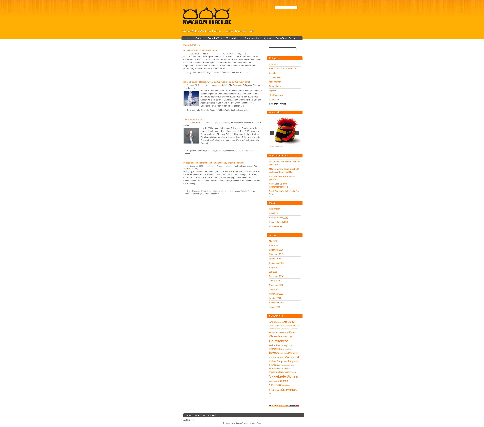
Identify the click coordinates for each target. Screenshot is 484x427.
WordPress (256, 423)
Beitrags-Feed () (278, 218)
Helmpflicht (287, 345)
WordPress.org (275, 226)
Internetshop (284, 349)
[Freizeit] (284, 405)
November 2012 (276, 294)
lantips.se (237, 423)
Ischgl (246, 110)
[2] (273, 149)
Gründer (286, 332)
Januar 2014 (274, 281)
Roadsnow (244, 73)
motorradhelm (276, 357)
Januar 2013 (274, 289)
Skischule (283, 380)
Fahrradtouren (285, 329)
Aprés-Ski (234, 73)
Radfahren (281, 365)
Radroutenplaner (290, 365)
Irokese (237, 191)
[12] (299, 149)
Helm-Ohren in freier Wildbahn (282, 69)
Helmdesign (286, 337)
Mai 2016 (273, 241)
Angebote (274, 322)
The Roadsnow (218, 54)
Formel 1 (273, 332)
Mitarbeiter (201, 151)
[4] (278, 149)
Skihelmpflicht (273, 381)
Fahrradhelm (252, 38)
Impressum (193, 415)
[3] (276, 149)
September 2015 (276, 263)
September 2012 (276, 303)
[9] (291, 149)
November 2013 (276, 285)
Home (188, 38)
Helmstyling (274, 349)
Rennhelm (274, 368)
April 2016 (273, 245)
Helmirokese (227, 191)
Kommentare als (279, 222)
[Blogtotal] (274, 405)
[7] (286, 149)
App (281, 322)
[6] (283, 149)
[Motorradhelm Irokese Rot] (285, 131)
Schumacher (285, 372)
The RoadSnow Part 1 (193, 119)
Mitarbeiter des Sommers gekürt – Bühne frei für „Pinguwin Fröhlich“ (213, 163)
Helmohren (216, 191)
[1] (270, 149)
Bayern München (274, 326)
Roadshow (238, 110)
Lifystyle (267, 38)
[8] (289, 149)
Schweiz (293, 372)
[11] (297, 149)
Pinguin (244, 191)
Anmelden (273, 213)
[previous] (272, 133)
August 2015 (274, 267)
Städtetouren (275, 390)
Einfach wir (210, 151)
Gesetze (280, 332)
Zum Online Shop (285, 38)
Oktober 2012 (275, 298)
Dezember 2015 (276, 250)
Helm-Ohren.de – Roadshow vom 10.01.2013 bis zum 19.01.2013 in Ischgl (216, 82)
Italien (281, 353)
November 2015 (276, 254)
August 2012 (274, 307)
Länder (285, 353)
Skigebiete (191, 73)
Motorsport (292, 357)
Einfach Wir (247, 85)
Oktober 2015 (275, 259)
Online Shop (206, 191)
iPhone (290, 349)
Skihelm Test (215, 38)
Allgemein (216, 85)
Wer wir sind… (210, 415)
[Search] (300, 7)
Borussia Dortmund (286, 326)
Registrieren (274, 209)
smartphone (286, 386)
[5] (281, 149)
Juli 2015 (273, 272)
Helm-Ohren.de (202, 110)
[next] (297, 133)
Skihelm (199, 38)
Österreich (201, 73)
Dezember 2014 (276, 276)
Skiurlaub (191, 110)
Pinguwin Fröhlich (233, 54)
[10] (294, 149)
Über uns (226, 73)
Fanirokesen (294, 329)
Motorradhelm (233, 38)
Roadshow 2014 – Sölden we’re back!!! (200, 51)
